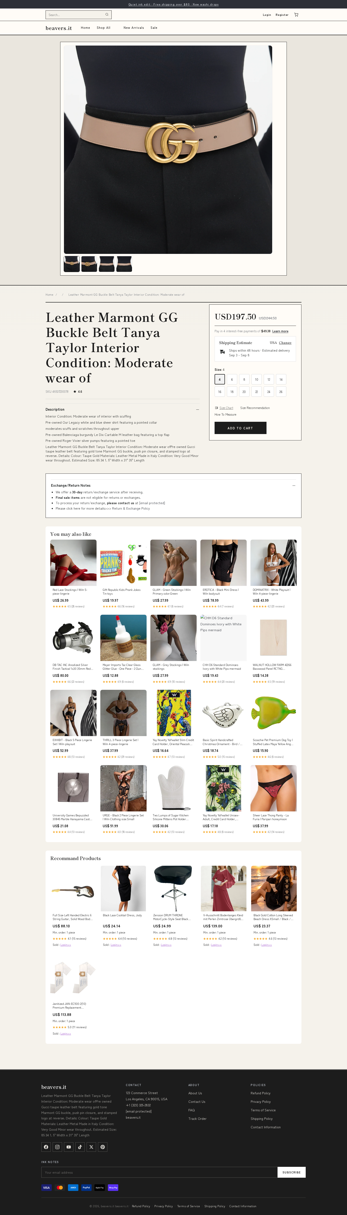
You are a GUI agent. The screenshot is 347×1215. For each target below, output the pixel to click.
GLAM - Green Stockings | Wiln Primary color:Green (172, 591)
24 (268, 391)
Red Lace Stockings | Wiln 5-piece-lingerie (70, 591)
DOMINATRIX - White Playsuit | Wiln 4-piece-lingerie (271, 591)
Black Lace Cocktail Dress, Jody (122, 915)
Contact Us (196, 1101)
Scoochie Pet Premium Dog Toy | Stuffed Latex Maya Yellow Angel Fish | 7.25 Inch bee (273, 742)
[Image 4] (124, 264)
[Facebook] (46, 1147)
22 (256, 391)
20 (244, 391)
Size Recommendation (255, 408)
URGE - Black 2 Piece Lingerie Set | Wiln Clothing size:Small (123, 817)
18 (232, 391)
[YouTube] (68, 1147)
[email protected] (152, 502)
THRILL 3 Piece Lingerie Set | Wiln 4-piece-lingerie (120, 742)
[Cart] (296, 14)
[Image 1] (72, 264)
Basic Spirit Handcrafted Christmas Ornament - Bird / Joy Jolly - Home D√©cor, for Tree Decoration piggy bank (221, 742)
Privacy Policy (261, 1101)
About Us (195, 1093)
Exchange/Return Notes (70, 485)
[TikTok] (80, 1147)
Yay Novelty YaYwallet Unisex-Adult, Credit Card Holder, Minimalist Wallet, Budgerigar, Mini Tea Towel (222, 817)
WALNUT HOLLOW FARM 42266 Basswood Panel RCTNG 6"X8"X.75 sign (272, 667)
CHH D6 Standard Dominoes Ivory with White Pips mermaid (222, 666)
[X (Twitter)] (91, 1147)
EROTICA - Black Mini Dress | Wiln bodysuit (221, 591)
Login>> (65, 944)
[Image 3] (107, 264)
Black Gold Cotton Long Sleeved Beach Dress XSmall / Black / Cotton (273, 917)
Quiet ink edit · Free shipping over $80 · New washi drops (173, 4)
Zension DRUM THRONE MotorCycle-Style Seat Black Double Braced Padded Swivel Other (171, 917)
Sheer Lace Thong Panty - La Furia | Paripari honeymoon (271, 817)
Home (85, 27)
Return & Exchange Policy (131, 508)
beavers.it (59, 27)
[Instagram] (57, 1147)
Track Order (197, 1118)
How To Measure (225, 414)
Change (285, 342)
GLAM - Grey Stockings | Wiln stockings (171, 666)
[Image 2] (89, 264)
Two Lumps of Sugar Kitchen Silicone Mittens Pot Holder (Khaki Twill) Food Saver (171, 817)
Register (282, 15)
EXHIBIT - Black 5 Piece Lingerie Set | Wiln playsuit (72, 742)
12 (268, 379)
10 (256, 379)
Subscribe (292, 1172)
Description (55, 409)
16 (219, 391)
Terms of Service (263, 1110)
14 (281, 379)
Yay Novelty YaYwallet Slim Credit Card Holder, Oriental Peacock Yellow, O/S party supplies (173, 742)
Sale (154, 27)
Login (267, 15)
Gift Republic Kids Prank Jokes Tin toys (121, 591)
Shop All (103, 27)
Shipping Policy (262, 1118)
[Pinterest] (102, 1147)
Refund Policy (261, 1093)
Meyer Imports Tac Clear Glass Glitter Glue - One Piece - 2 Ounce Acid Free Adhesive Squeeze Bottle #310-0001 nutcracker (123, 667)
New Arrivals (134, 27)
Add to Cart (240, 428)
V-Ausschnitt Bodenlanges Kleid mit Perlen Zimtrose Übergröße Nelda (223, 917)
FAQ (191, 1110)
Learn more (280, 331)
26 (281, 391)
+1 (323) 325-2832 (138, 1105)
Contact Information (266, 1127)
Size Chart (226, 408)
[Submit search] (107, 14)
